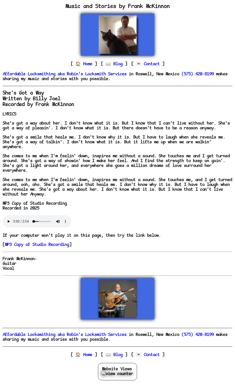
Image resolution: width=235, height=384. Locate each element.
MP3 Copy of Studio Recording (37, 244)
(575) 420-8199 (198, 74)
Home (89, 64)
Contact (153, 64)
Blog (119, 64)
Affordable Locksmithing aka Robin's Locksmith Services (64, 74)
